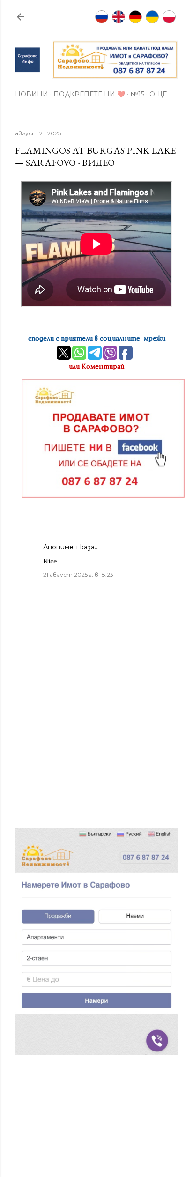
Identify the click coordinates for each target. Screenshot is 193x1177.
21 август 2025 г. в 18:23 (78, 574)
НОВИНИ (31, 94)
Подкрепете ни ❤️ (89, 94)
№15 (137, 94)
